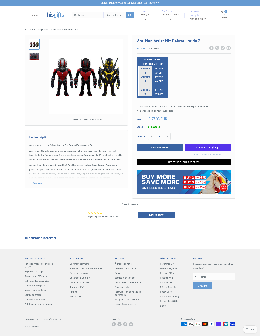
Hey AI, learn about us (125, 304)
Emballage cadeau (79, 273)
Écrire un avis (156, 214)
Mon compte (196, 18)
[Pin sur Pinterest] (217, 48)
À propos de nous (123, 263)
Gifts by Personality (169, 296)
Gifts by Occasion (168, 287)
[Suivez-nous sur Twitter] (119, 324)
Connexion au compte (125, 268)
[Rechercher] (130, 15)
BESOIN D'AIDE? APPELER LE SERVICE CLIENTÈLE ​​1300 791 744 (130, 3)
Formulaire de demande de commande (128, 293)
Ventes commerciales (35, 290)
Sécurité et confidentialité (128, 282)
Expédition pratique (34, 271)
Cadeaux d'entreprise (35, 285)
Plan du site (75, 296)
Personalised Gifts (169, 301)
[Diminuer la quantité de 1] (151, 136)
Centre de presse (33, 294)
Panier (118, 273)
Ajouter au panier (159, 147)
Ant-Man (141, 48)
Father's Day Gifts (168, 268)
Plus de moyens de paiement (208, 154)
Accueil (28, 29)
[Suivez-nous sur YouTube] (131, 324)
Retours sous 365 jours (36, 276)
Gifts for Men (166, 277)
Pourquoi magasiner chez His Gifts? (39, 265)
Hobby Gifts (166, 291)
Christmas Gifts (167, 263)
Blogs (163, 305)
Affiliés (73, 291)
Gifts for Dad (166, 282)
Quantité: (141, 136)
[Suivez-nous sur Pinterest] (125, 324)
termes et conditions (125, 277)
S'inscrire (202, 285)
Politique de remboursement (39, 304)
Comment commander (80, 263)
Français (30, 319)
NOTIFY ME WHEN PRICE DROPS (184, 162)
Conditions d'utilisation (36, 299)
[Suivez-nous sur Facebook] (114, 324)
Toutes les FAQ (77, 287)
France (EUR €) (50, 319)
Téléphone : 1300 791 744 (127, 299)
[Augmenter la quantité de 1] (167, 136)
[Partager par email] (228, 48)
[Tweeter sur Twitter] (223, 48)
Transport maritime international (86, 268)
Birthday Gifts (167, 273)
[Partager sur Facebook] (211, 48)
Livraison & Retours (79, 282)
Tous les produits (41, 29)
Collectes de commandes (37, 280)
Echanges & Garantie (80, 277)
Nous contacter (122, 287)
